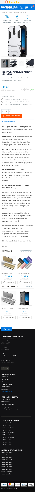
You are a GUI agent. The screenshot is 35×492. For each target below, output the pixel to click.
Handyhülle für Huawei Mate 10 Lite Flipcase (25, 273)
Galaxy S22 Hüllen (6, 466)
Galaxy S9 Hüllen (6, 474)
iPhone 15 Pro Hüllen (7, 433)
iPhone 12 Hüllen (6, 444)
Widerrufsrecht (5, 402)
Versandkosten (5, 386)
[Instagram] (7, 368)
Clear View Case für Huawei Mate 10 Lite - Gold (8, 273)
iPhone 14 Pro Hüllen (7, 437)
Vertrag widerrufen (6, 391)
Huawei (9, 12)
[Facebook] (3, 368)
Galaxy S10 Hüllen (6, 471)
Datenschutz (5, 379)
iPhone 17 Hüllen (6, 425)
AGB (2, 382)
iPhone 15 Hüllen (6, 435)
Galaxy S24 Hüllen (6, 462)
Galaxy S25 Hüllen (6, 457)
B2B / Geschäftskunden (8, 404)
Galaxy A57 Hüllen (6, 455)
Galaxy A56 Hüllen (6, 460)
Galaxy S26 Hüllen (6, 452)
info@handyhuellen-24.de (8, 356)
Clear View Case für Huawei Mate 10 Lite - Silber (8, 309)
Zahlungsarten (5, 389)
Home (3, 12)
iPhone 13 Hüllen (6, 442)
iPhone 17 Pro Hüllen (7, 423)
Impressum (4, 377)
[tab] (17, 121)
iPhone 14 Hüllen (6, 439)
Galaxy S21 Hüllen (6, 469)
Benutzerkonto (5, 399)
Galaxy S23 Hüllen (6, 464)
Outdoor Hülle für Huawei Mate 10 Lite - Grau (25, 309)
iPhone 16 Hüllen (6, 430)
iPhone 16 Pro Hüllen (7, 428)
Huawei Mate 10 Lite (20, 12)
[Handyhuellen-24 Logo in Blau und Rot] (9, 7)
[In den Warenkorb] (8, 282)
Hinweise (28, 2)
